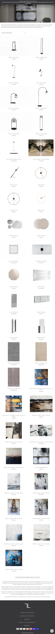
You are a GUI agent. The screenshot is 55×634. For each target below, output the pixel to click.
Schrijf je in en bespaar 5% (27, 622)
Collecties (29, 10)
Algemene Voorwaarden (27, 616)
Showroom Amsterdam (27, 612)
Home (24, 10)
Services (27, 619)
